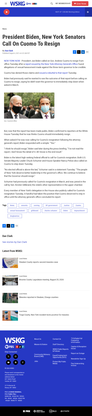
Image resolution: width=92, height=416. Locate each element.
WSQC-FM (21, 398)
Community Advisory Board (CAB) (42, 355)
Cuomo (78, 205)
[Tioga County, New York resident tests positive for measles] (10, 315)
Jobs (36, 361)
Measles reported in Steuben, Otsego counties (38, 297)
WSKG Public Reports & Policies (61, 350)
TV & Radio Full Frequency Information (76, 340)
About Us (37, 339)
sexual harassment (17, 211)
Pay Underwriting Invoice (77, 364)
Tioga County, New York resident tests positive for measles (44, 315)
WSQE (10, 398)
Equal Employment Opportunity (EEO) (60, 356)
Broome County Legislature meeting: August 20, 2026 (41, 280)
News (4, 29)
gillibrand (34, 211)
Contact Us (57, 339)
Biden (65, 211)
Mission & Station (40, 344)
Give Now (81, 3)
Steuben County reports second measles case (38, 262)
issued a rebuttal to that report (53, 73)
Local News (23, 259)
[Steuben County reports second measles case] (10, 263)
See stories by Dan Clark (14, 242)
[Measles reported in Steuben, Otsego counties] (10, 298)
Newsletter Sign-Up (78, 359)
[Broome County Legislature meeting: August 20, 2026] (10, 280)
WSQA (15, 398)
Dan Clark (9, 50)
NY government (52, 205)
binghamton (14, 216)
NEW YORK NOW (12, 61)
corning (37, 205)
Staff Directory (58, 344)
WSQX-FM (15, 396)
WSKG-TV (14, 400)
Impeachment (79, 211)
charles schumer (51, 211)
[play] (7, 12)
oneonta (24, 205)
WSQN (8, 400)
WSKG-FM (8, 396)
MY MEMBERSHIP (63, 3)
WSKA (20, 400)
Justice (66, 205)
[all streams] (88, 12)
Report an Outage (77, 353)
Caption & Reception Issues (78, 347)
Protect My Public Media (59, 362)
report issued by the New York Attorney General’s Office (51, 64)
